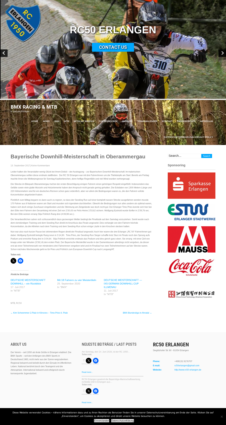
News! (46, 121)
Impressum (206, 121)
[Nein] (221, 416)
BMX (57, 121)
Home (34, 121)
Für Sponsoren (108, 121)
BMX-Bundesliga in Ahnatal (137, 313)
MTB (66, 121)
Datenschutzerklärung (122, 420)
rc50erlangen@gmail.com (186, 365)
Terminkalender (147, 121)
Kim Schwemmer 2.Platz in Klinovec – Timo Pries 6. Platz (39, 313)
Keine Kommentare (40, 165)
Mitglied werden (84, 121)
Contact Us (113, 47)
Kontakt (167, 121)
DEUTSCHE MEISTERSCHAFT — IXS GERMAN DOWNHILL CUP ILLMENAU (123, 284)
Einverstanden (101, 420)
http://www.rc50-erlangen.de (187, 370)
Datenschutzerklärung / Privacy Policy (188, 137)
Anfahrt (127, 121)
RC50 (19, 303)
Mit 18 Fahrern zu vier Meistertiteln (76, 280)
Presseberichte (186, 121)
